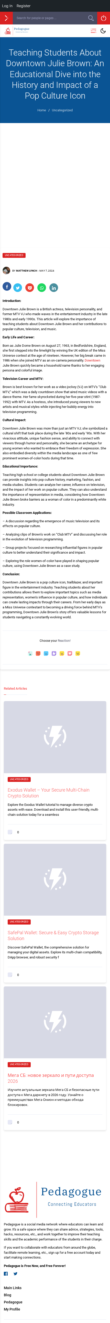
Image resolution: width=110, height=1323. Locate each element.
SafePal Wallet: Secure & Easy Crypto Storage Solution (53, 935)
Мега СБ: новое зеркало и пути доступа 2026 (51, 1078)
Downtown (92, 360)
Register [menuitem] (23, 6)
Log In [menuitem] (7, 6)
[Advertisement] (55, 180)
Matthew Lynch (26, 270)
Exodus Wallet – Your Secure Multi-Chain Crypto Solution (49, 792)
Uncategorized (14, 255)
